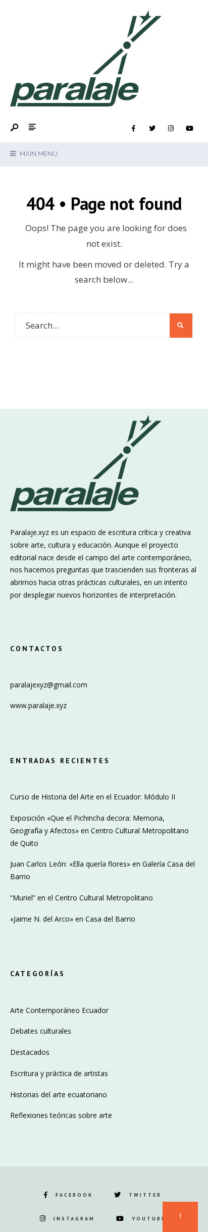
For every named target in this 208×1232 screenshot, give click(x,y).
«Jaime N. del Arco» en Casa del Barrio (72, 919)
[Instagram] (171, 129)
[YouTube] (189, 129)
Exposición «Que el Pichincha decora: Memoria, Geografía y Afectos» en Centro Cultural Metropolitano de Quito (99, 830)
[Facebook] (133, 129)
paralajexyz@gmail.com (48, 684)
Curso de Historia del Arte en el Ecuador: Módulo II (92, 796)
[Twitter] (152, 129)
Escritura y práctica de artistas (59, 1073)
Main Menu (38, 153)
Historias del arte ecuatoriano (58, 1094)
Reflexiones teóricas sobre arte (61, 1115)
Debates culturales (40, 1031)
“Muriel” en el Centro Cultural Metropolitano (81, 897)
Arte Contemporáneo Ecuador (59, 1010)
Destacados (29, 1052)
